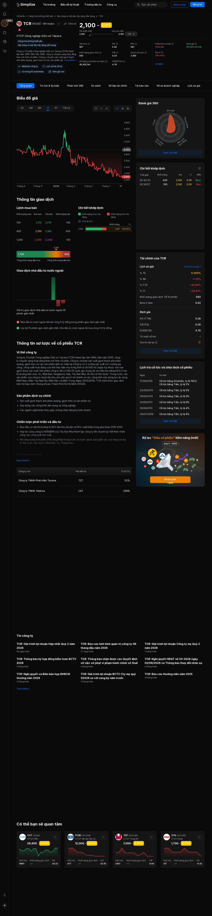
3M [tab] (39, 107)
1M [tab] (30, 107)
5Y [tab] (56, 107)
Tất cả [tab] (66, 107)
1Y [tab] (47, 107)
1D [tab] (22, 107)
